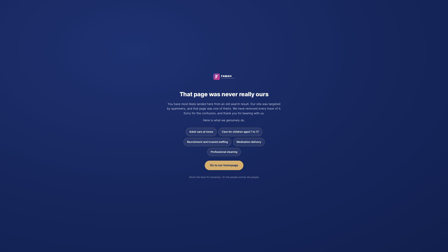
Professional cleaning (224, 151)
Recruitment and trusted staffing (207, 142)
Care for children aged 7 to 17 (240, 131)
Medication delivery (249, 142)
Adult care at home (201, 131)
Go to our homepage (224, 165)
